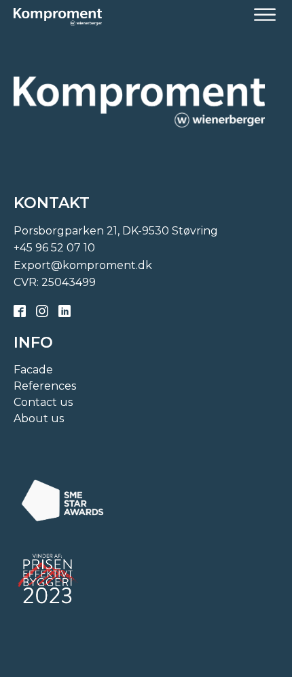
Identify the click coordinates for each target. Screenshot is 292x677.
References (45, 385)
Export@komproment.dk (83, 265)
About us (39, 418)
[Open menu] (264, 15)
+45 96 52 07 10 (54, 247)
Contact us (43, 402)
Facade (33, 369)
